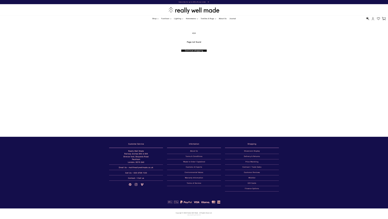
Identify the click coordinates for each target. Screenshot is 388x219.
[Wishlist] (378, 18)
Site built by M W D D (194, 215)
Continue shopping (194, 51)
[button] (155, 18)
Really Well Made (192, 213)
